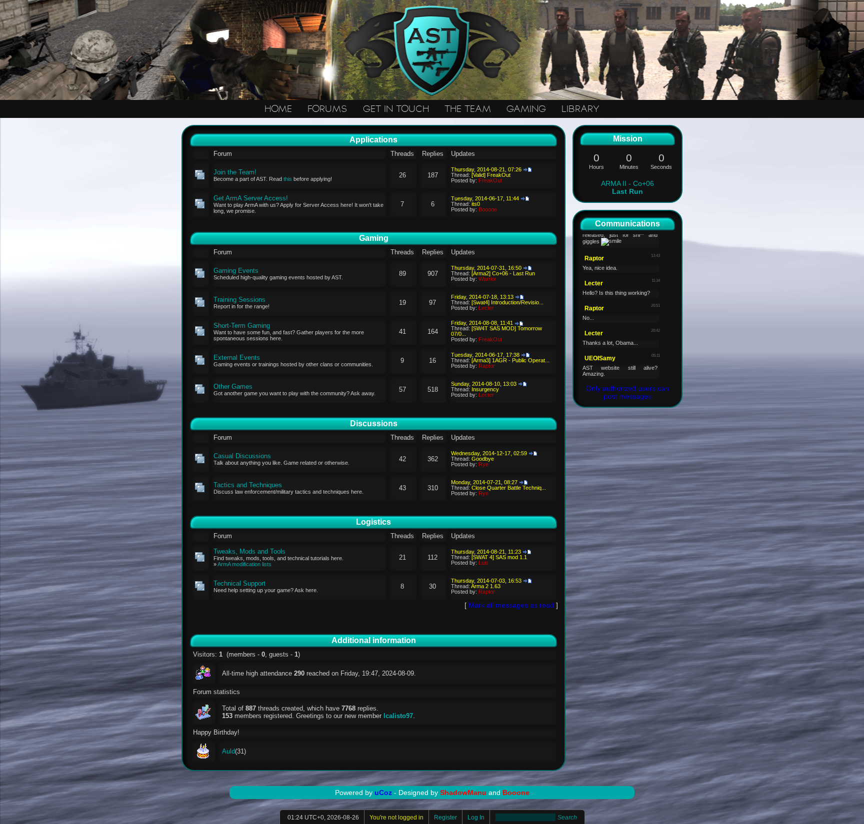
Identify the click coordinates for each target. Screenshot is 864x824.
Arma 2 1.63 (485, 586)
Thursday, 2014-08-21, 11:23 (486, 552)
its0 (476, 204)
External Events (237, 357)
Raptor (486, 366)
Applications (374, 139)
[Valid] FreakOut (491, 175)
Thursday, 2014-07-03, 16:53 (486, 581)
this (288, 179)
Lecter (486, 308)
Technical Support (240, 583)
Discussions (374, 423)
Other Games (233, 386)
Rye (483, 464)
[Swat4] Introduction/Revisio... (508, 302)
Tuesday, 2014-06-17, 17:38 (485, 355)
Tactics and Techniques (248, 485)
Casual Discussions (242, 456)
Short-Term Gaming (242, 325)
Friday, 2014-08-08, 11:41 (482, 323)
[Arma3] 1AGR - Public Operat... (511, 360)
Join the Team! (235, 172)
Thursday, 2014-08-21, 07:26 (486, 169)
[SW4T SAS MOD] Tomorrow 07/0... (496, 331)
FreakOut (490, 180)
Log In (476, 817)
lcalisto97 (398, 716)
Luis (483, 563)
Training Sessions (240, 299)
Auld (228, 751)
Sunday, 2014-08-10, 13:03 (483, 384)
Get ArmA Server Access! (251, 198)
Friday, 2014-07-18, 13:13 (482, 297)
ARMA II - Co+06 (627, 187)
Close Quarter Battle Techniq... (509, 488)
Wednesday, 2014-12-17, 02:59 (489, 453)
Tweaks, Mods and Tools (250, 551)
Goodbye (483, 459)
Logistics (373, 522)
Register (445, 817)
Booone (487, 209)
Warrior (487, 279)
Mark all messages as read (511, 605)
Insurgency (485, 389)
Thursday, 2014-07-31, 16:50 (486, 268)
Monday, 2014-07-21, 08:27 (484, 482)
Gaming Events (236, 270)
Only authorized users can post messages (627, 392)
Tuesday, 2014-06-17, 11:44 (485, 198)
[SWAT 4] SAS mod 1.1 (499, 557)
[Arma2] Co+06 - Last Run (503, 273)
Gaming (373, 238)
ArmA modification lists (245, 564)
